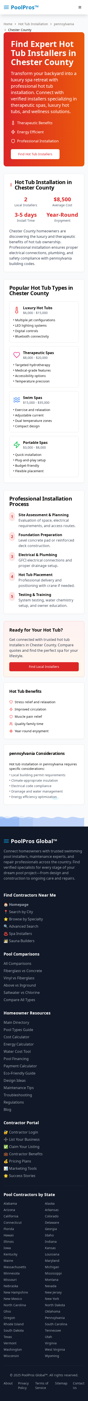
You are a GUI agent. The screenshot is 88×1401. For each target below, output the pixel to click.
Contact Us (78, 1385)
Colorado (51, 1216)
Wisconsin (11, 1356)
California (11, 1216)
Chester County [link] (19, 30)
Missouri (10, 1279)
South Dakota (14, 1330)
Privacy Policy (23, 1385)
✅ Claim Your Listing (21, 1146)
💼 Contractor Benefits (23, 1153)
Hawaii (9, 1235)
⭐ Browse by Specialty (23, 919)
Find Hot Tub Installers (35, 154)
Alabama (10, 1203)
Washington (13, 1349)
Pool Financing (16, 1058)
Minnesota (12, 1273)
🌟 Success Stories (19, 1175)
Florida (9, 1229)
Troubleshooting (18, 1094)
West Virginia (55, 1349)
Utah (48, 1337)
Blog (7, 1109)
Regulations (14, 1102)
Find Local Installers (44, 666)
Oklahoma (52, 1311)
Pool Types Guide (18, 1029)
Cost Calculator (17, 1036)
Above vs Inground (20, 985)
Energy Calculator (19, 1044)
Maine (8, 1260)
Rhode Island (14, 1324)
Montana (51, 1279)
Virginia (51, 1343)
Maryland (52, 1260)
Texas (8, 1337)
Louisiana (52, 1254)
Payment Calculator (20, 1065)
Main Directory (16, 1022)
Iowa (7, 1248)
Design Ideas (15, 1080)
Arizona (9, 1210)
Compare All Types (19, 999)
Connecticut (13, 1222)
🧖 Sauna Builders (19, 940)
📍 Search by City (18, 911)
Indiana (51, 1241)
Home (8, 24)
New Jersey (53, 1292)
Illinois (9, 1241)
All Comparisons (17, 963)
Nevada (50, 1286)
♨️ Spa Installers (18, 933)
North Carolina (15, 1305)
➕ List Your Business (22, 1139)
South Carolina (56, 1324)
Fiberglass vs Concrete (23, 970)
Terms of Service (41, 1385)
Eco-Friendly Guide (19, 1073)
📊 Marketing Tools (20, 1168)
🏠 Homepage (16, 904)
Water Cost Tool (17, 1051)
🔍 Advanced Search (21, 926)
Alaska (50, 1203)
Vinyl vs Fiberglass (19, 977)
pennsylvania (64, 24)
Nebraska (11, 1286)
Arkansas (52, 1210)
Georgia (51, 1229)
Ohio (7, 1311)
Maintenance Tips (19, 1087)
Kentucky (10, 1254)
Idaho (49, 1235)
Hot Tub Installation (33, 24)
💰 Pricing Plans (17, 1161)
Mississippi (53, 1273)
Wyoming (52, 1356)
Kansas (50, 1248)
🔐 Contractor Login (21, 1132)
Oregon (9, 1318)
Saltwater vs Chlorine (22, 992)
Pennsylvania (55, 1318)
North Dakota (55, 1305)
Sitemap (61, 1383)
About (8, 1383)
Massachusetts (15, 1267)
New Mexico (13, 1298)
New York (52, 1298)
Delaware (52, 1222)
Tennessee (53, 1330)
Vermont (10, 1343)
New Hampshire (16, 1292)
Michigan (52, 1267)
